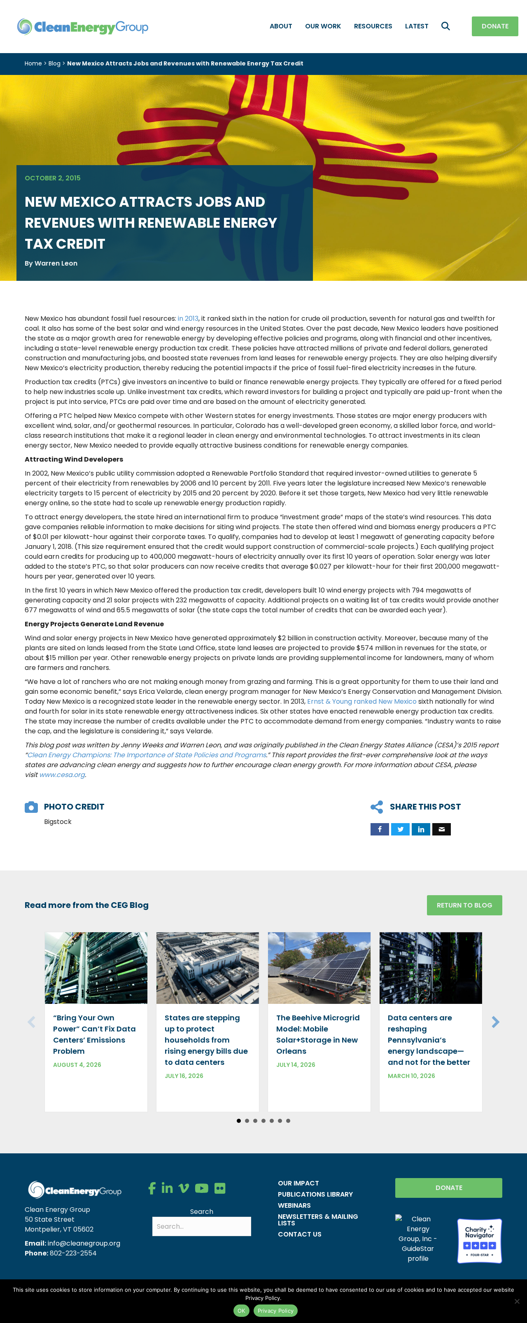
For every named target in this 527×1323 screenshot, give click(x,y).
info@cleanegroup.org (84, 1243)
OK (241, 1310)
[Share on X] (400, 829)
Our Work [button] (323, 26)
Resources (373, 26)
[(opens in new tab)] (479, 1240)
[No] (517, 1301)
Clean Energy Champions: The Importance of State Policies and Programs (146, 755)
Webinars (294, 1205)
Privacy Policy (276, 1310)
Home (33, 63)
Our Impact (298, 1183)
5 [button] (272, 1121)
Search (201, 1211)
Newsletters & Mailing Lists (318, 1220)
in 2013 (188, 318)
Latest (417, 26)
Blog (55, 63)
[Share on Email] (441, 829)
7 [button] (288, 1121)
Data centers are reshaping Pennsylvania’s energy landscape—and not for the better (429, 1040)
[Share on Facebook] (380, 829)
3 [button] (255, 1121)
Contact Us (300, 1234)
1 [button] (239, 1121)
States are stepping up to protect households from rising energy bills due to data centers (206, 1040)
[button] (447, 26)
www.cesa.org (62, 774)
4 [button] (263, 1121)
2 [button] (247, 1121)
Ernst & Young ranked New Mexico (362, 701)
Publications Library (315, 1194)
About (281, 26)
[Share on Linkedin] (421, 829)
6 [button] (280, 1121)
